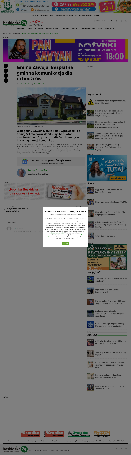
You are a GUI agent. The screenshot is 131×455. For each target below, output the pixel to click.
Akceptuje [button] (65, 243)
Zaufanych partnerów (57, 233)
